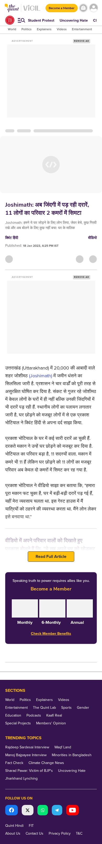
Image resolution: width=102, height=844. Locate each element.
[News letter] (83, 8)
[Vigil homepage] (31, 10)
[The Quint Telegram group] (57, 811)
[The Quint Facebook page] (11, 811)
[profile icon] (93, 8)
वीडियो (92, 238)
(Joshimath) (40, 376)
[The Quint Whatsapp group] (42, 811)
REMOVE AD (81, 41)
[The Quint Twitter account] (27, 811)
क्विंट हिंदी (11, 238)
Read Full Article (51, 556)
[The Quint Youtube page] (72, 811)
